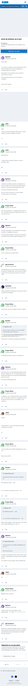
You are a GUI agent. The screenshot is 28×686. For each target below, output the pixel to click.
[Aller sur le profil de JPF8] (2, 125)
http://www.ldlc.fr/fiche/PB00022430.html (14, 334)
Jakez (7, 412)
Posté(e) (10, 58)
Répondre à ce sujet (14, 51)
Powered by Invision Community (14, 683)
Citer (6, 89)
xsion (7, 150)
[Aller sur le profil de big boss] (2, 57)
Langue (11, 680)
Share (7, 664)
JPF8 (6, 124)
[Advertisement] (14, 23)
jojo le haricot (9, 264)
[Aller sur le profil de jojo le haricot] (2, 265)
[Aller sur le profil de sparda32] (2, 287)
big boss (5, 43)
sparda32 (8, 286)
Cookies (17, 680)
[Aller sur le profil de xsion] (2, 151)
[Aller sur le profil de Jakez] (2, 413)
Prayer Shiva (9, 205)
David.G (7, 321)
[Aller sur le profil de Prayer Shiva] (2, 206)
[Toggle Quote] (3, 326)
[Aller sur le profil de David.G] (2, 321)
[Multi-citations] (2, 90)
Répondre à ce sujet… (10, 656)
